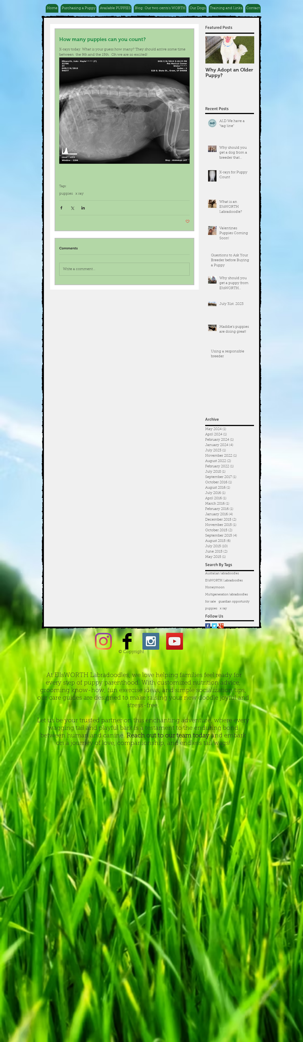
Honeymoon (214, 587)
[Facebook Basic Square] (207, 625)
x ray (79, 193)
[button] (78, 8)
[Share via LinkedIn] (83, 208)
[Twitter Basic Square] (214, 625)
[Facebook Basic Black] (127, 641)
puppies (66, 193)
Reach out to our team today (168, 736)
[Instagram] (103, 641)
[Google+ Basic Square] (221, 625)
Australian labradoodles (222, 573)
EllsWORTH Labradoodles (224, 580)
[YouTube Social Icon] (174, 641)
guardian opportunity (234, 601)
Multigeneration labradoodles (226, 594)
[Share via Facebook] (61, 208)
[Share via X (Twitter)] (72, 208)
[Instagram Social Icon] (150, 641)
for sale (210, 601)
